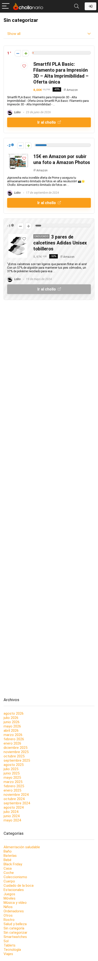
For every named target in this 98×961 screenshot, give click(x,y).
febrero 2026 (14, 739)
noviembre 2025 (16, 752)
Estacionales (14, 890)
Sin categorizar (15, 932)
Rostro (9, 920)
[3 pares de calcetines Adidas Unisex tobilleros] (17, 236)
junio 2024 (12, 816)
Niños (8, 907)
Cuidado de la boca (19, 885)
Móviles (9, 898)
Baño (8, 851)
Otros (8, 915)
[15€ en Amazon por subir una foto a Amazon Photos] (18, 156)
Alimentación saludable (22, 847)
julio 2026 (11, 718)
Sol (6, 941)
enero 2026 (12, 743)
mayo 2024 (12, 820)
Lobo (17, 112)
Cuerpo (9, 881)
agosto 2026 (14, 713)
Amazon (72, 90)
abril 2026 (11, 730)
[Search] (76, 6)
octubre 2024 (14, 799)
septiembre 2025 (17, 760)
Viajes (8, 954)
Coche (9, 873)
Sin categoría (14, 928)
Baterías (10, 855)
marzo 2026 (13, 735)
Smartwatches (15, 937)
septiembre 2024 (17, 803)
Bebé (7, 860)
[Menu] (5, 6)
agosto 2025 (14, 765)
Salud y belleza (15, 924)
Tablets (9, 945)
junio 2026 (12, 722)
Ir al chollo (47, 122)
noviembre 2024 (16, 794)
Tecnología (12, 949)
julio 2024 (11, 812)
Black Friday (13, 864)
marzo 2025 (13, 782)
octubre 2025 (14, 756)
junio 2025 (12, 773)
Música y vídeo (15, 902)
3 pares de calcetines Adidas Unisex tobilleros (60, 243)
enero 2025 (12, 790)
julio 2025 (11, 769)
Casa (8, 868)
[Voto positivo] (26, 53)
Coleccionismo (15, 877)
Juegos (9, 894)
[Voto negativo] (18, 53)
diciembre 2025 (15, 747)
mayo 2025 (12, 777)
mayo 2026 (12, 726)
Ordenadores (14, 911)
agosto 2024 (14, 807)
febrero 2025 (14, 786)
